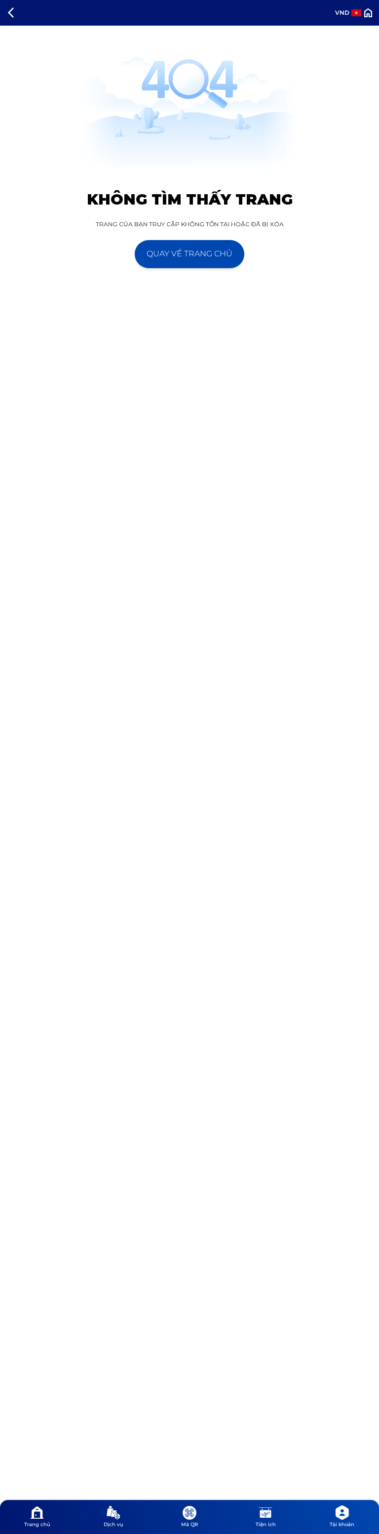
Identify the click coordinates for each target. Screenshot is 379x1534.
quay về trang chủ (189, 253)
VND (342, 12)
